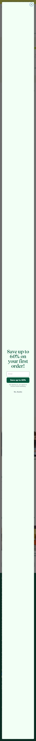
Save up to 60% (18, 380)
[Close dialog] (31, 4)
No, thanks (18, 392)
